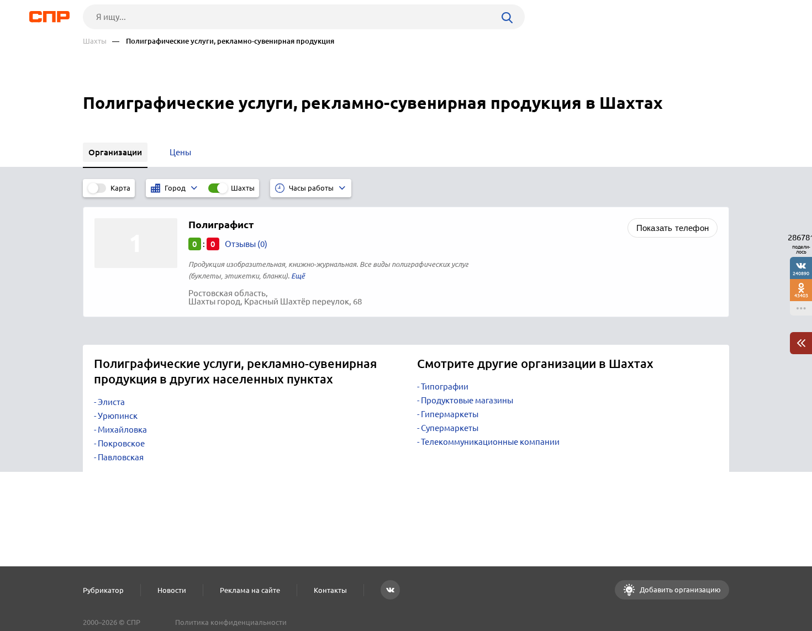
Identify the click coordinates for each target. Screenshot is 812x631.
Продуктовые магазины (467, 400)
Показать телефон (672, 228)
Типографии (444, 386)
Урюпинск (118, 416)
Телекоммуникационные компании (490, 442)
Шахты (95, 41)
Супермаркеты (449, 428)
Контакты (330, 590)
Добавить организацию (679, 589)
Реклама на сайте (250, 590)
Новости (171, 590)
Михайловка (122, 429)
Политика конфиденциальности (231, 622)
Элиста (111, 402)
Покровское (121, 443)
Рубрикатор (103, 590)
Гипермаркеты (449, 414)
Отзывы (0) (246, 244)
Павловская (121, 457)
